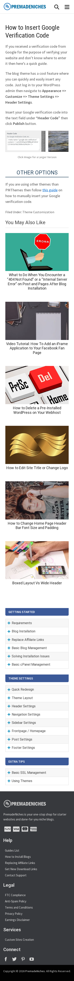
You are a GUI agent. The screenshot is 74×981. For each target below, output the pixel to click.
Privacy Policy (13, 914)
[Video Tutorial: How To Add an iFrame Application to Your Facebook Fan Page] (37, 321)
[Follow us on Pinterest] (25, 960)
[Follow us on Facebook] (7, 960)
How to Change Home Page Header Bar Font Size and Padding (37, 525)
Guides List (12, 850)
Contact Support (16, 875)
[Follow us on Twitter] (16, 960)
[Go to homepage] (34, 6)
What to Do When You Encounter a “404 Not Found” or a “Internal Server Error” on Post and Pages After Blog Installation (37, 281)
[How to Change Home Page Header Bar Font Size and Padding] (37, 500)
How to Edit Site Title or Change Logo (37, 468)
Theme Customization (38, 212)
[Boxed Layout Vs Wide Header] (37, 560)
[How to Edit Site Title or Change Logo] (37, 445)
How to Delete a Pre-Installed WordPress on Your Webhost (37, 410)
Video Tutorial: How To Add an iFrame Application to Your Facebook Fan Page (37, 348)
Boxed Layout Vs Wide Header (37, 583)
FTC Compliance (15, 895)
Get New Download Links (21, 869)
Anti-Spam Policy (15, 901)
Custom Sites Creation (19, 940)
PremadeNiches (35, 971)
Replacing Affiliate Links (20, 863)
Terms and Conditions (19, 907)
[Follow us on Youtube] (33, 960)
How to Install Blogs (18, 857)
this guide (50, 190)
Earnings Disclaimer (17, 920)
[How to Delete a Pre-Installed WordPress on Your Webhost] (37, 385)
